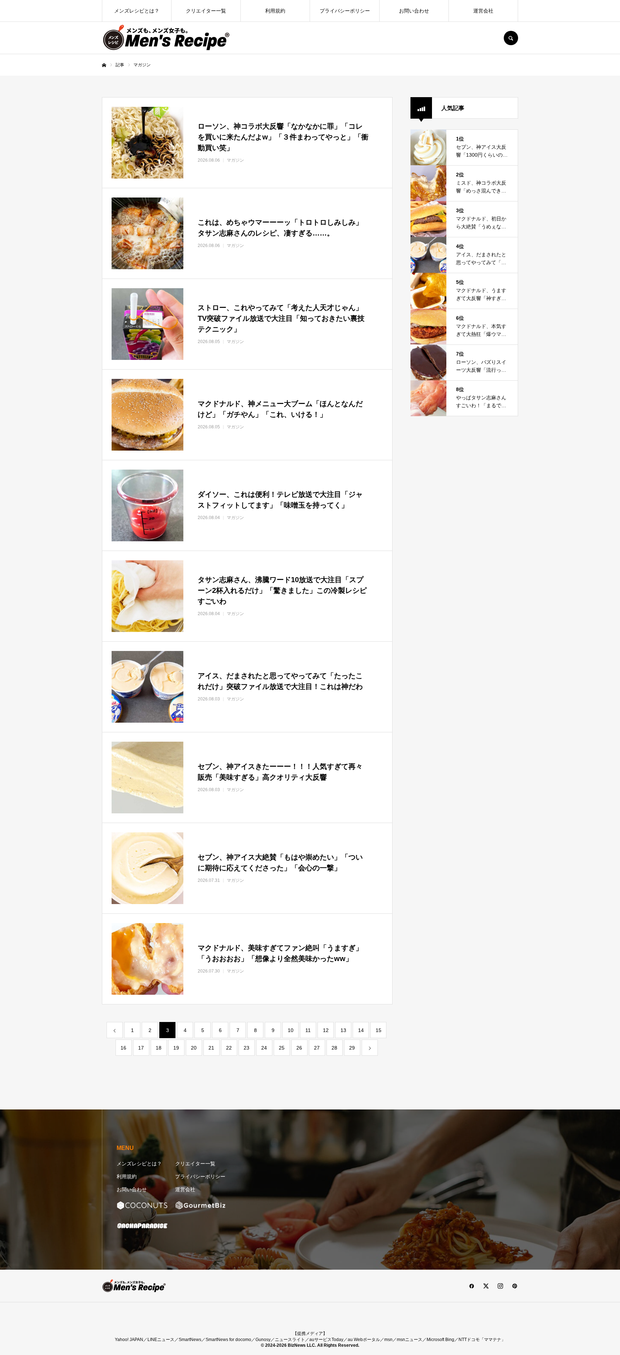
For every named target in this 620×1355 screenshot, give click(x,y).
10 (290, 1030)
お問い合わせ (414, 11)
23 (246, 1048)
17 (141, 1048)
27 (317, 1048)
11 (308, 1030)
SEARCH (511, 38)
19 (176, 1048)
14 (361, 1030)
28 (334, 1048)
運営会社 (483, 11)
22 (229, 1048)
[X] (485, 1285)
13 (343, 1030)
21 (211, 1048)
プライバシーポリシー (345, 11)
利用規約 (275, 11)
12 (326, 1030)
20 (194, 1048)
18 (158, 1048)
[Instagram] (500, 1285)
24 (264, 1048)
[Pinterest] (514, 1285)
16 (123, 1048)
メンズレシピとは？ (136, 11)
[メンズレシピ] (166, 38)
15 (378, 1030)
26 (299, 1048)
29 (352, 1048)
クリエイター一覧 (206, 11)
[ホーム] (104, 65)
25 (282, 1048)
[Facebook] (471, 1285)
